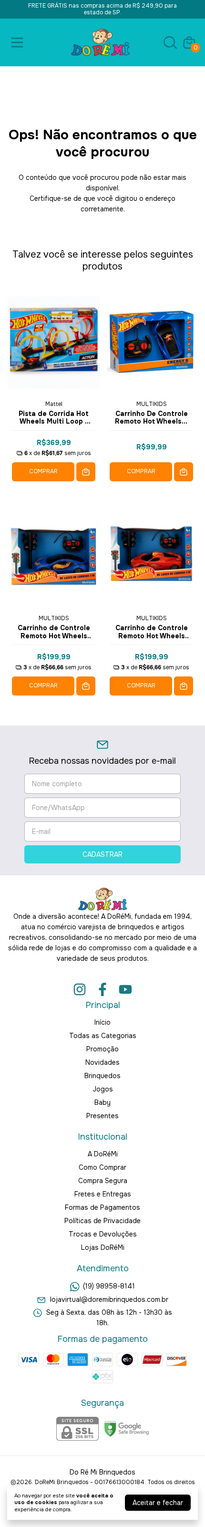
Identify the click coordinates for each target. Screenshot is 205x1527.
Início (102, 1022)
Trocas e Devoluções (103, 1234)
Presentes (102, 1115)
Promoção (102, 1049)
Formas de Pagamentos (102, 1207)
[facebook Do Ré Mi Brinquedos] (102, 989)
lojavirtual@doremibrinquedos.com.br (109, 1299)
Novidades (102, 1062)
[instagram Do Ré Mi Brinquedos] (79, 989)
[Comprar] (85, 471)
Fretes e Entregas (102, 1194)
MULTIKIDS (151, 404)
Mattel (53, 404)
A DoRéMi (103, 1154)
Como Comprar (102, 1167)
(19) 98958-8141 (109, 1286)
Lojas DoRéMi (102, 1247)
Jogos (102, 1089)
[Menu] (19, 42)
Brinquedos (102, 1075)
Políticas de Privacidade (102, 1220)
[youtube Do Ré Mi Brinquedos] (125, 989)
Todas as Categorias (102, 1035)
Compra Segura (102, 1180)
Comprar (43, 471)
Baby (102, 1102)
